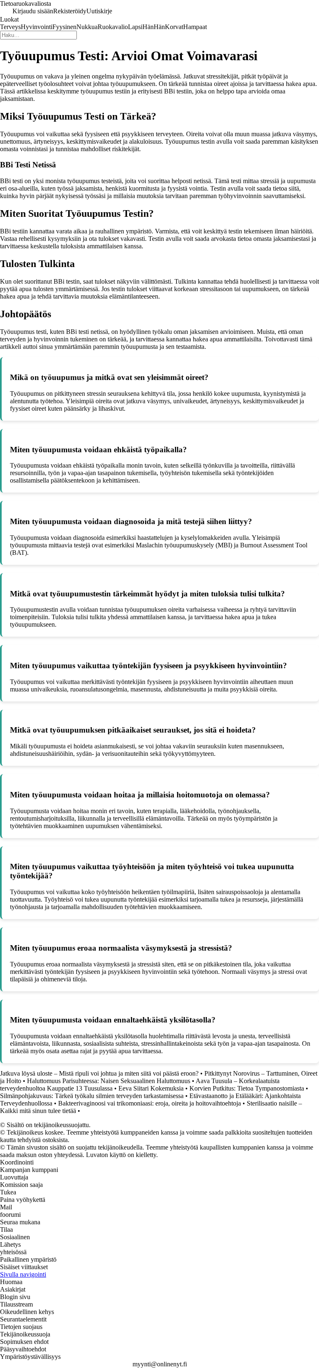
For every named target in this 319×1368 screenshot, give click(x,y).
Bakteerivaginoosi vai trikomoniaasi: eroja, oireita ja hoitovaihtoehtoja (149, 1103)
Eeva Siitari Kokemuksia (151, 1088)
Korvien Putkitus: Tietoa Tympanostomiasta (246, 1088)
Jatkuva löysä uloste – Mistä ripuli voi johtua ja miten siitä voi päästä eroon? (99, 1073)
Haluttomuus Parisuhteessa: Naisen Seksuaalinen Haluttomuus (108, 1080)
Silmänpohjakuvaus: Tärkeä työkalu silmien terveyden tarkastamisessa (92, 1095)
